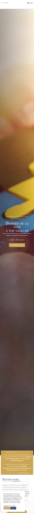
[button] (17, 245)
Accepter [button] (7, 508)
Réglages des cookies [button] (10, 506)
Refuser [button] (13, 508)
